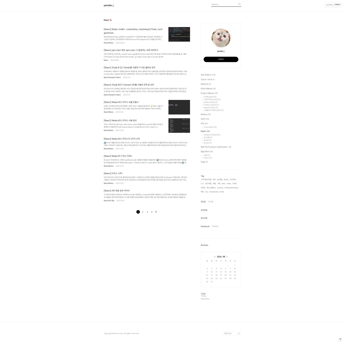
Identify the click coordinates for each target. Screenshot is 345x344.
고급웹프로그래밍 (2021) (214, 110)
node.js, (220, 188)
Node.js (206, 114)
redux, (229, 184)
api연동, (220, 179)
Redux (207, 140)
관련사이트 (228, 333)
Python (208, 158)
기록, (219, 184)
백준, (202, 192)
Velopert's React (212, 135)
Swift (205, 119)
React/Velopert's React (112, 77)
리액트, (203, 188)
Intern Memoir (208, 89)
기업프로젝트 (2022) (212, 99)
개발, (214, 184)
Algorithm (207, 151)
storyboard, (214, 192)
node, (222, 192)
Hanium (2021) (211, 108)
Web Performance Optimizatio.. (216, 147)
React (106, 60)
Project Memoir (209, 93)
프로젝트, (233, 179)
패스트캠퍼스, (211, 188)
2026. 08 (221, 257)
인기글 (210, 202)
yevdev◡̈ (109, 5)
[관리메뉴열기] (340, 339)
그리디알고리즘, (206, 179)
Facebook (205, 226)
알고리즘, (208, 184)
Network (206, 84)
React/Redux (108, 43)
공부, (214, 179)
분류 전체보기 (208, 75)
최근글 (203, 202)
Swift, (235, 184)
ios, (206, 192)
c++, (202, 184)
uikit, (223, 184)
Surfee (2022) (210, 102)
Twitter (215, 226)
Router (208, 143)
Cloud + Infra (207, 79)
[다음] (156, 212)
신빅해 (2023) (210, 97)
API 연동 (208, 137)
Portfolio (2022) (211, 105)
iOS (204, 123)
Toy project (210, 127)
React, (226, 179)
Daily (204, 162)
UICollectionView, (231, 188)
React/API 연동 (109, 201)
